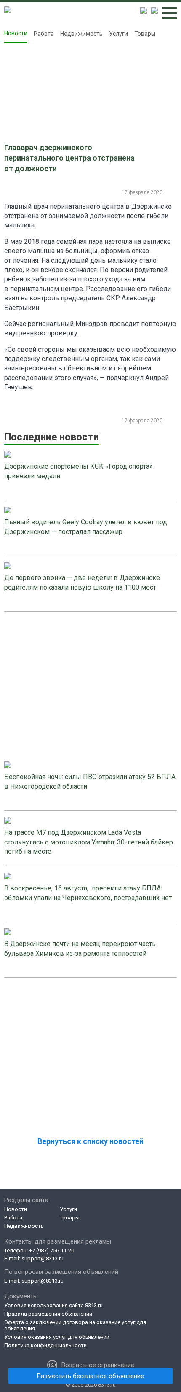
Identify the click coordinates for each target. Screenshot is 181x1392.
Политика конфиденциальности (45, 1345)
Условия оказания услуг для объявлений (56, 1337)
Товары (144, 33)
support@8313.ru (42, 1258)
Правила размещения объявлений (48, 1314)
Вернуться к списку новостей (90, 1141)
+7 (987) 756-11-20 (51, 1250)
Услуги (118, 33)
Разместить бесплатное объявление (90, 1376)
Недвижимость (81, 33)
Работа (44, 33)
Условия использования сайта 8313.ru (53, 1305)
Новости (15, 33)
